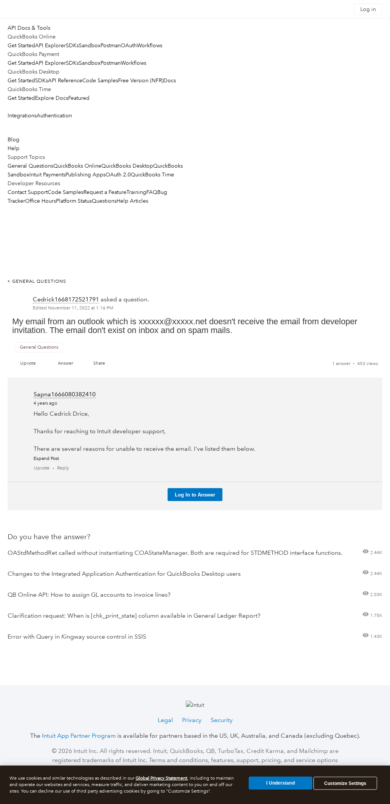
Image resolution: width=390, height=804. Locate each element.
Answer (65, 363)
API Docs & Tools (29, 27)
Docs (169, 80)
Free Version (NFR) (140, 80)
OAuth (129, 45)
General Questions (30, 165)
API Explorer (50, 45)
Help (13, 148)
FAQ (151, 192)
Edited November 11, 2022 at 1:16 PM (73, 308)
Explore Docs (51, 97)
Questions (104, 200)
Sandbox (90, 45)
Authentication (54, 115)
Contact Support (28, 192)
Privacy (191, 720)
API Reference (65, 80)
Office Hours (40, 200)
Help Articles (132, 200)
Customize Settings (345, 783)
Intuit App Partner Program (79, 735)
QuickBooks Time (152, 174)
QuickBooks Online (77, 165)
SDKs (72, 45)
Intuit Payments (47, 174)
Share (99, 363)
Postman (111, 45)
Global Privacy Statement (161, 778)
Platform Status (74, 200)
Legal (165, 720)
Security (222, 720)
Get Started (21, 45)
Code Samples (100, 80)
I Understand (280, 783)
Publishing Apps (85, 174)
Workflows (149, 45)
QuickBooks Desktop (127, 165)
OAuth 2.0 (118, 174)
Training (136, 192)
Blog (13, 139)
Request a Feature (104, 192)
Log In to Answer (195, 495)
